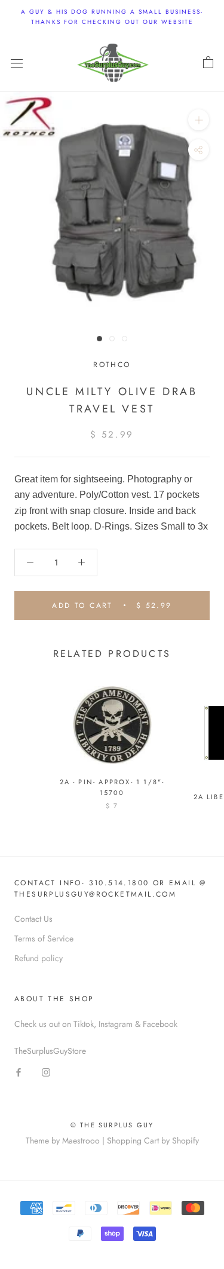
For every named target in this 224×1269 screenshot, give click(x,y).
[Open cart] (208, 63)
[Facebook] (18, 1072)
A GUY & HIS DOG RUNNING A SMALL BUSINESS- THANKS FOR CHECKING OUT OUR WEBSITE (112, 16)
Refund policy (38, 958)
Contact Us (33, 919)
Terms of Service (43, 938)
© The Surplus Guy (112, 1125)
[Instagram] (46, 1072)
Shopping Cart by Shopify (153, 1140)
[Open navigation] (17, 63)
